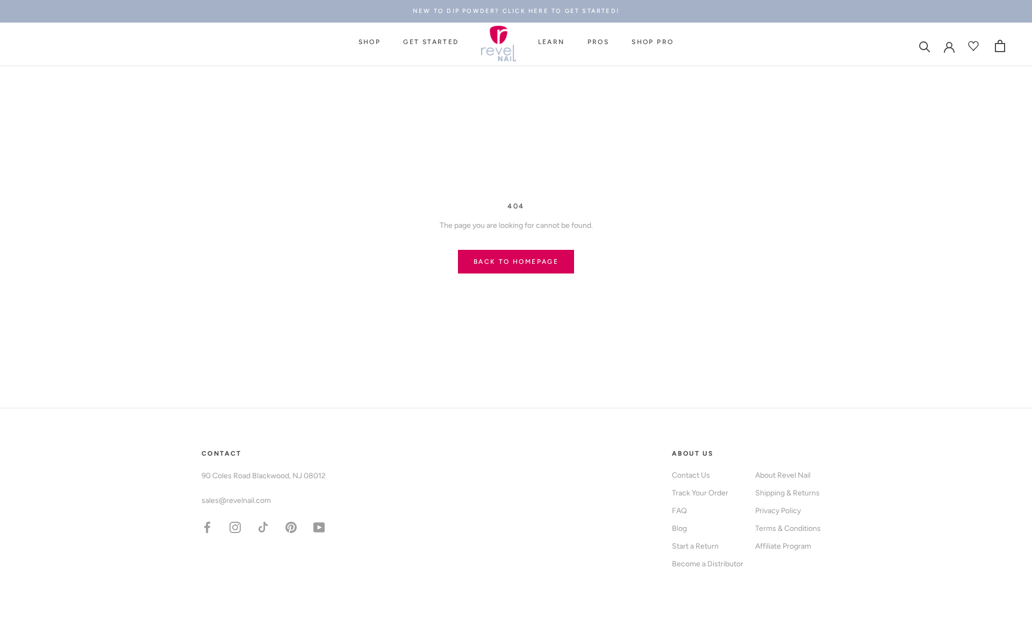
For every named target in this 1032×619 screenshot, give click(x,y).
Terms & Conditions (788, 528)
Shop (370, 42)
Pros (598, 42)
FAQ (679, 510)
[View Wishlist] (974, 46)
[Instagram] (235, 527)
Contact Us (691, 475)
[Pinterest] (291, 527)
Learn (551, 42)
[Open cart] (1000, 46)
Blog (679, 528)
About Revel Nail (783, 475)
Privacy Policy (778, 510)
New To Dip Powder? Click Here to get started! (516, 11)
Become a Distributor (707, 563)
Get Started (430, 42)
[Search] (924, 46)
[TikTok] (263, 527)
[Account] (949, 46)
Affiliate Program (783, 546)
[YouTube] (319, 527)
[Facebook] (207, 527)
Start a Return (695, 546)
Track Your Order (700, 493)
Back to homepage (516, 261)
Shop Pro (652, 42)
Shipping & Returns (787, 493)
